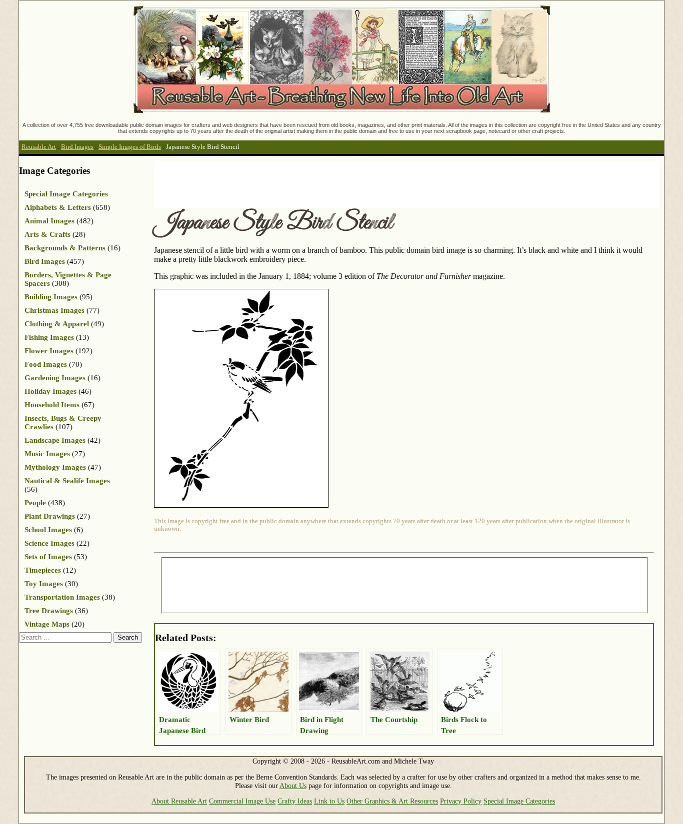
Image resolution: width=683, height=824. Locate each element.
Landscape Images (55, 440)
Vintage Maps (47, 624)
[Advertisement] (336, 183)
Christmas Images (54, 310)
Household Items (52, 405)
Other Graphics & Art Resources (392, 801)
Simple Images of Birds (129, 146)
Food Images (45, 364)
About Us (293, 786)
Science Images (49, 543)
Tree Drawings (48, 611)
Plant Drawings (49, 516)
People (35, 503)
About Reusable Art (179, 801)
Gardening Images (55, 378)
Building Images (51, 297)
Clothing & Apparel (56, 324)
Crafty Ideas (295, 801)
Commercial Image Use (242, 801)
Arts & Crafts (47, 234)
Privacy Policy (461, 801)
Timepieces (42, 570)
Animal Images (49, 221)
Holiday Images (50, 391)
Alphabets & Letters (57, 207)
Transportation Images (62, 597)
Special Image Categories (66, 194)
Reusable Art (39, 146)
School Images (48, 530)
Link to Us (329, 801)
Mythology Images (55, 467)
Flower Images (49, 351)
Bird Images (77, 146)
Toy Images (43, 584)
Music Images (47, 454)
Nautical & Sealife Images (67, 481)
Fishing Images (49, 337)
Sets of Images (48, 557)
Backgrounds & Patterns (65, 248)
